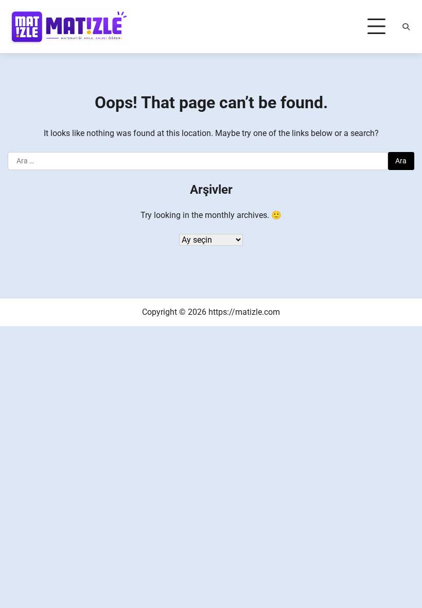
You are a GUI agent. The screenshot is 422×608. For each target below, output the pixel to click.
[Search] (406, 27)
